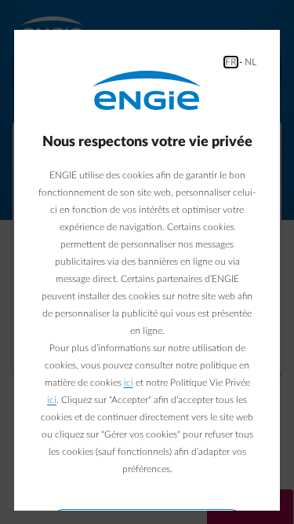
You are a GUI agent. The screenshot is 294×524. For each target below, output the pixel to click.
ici (128, 382)
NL (250, 62)
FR (231, 62)
